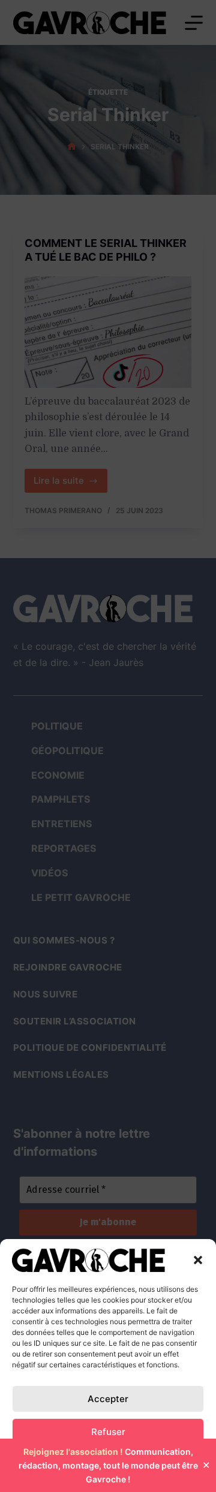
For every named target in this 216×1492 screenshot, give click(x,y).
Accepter (108, 1398)
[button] (198, 1260)
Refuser (108, 1431)
